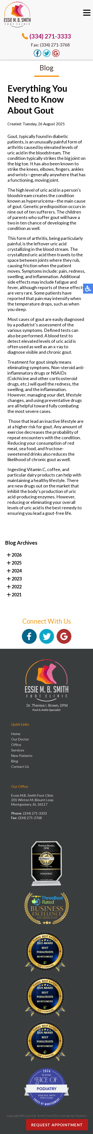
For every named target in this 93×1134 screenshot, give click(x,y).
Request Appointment (57, 1125)
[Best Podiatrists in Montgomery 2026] (46, 1042)
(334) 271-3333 (50, 36)
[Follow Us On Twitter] (47, 55)
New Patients (21, 755)
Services (17, 750)
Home (15, 734)
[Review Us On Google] (56, 55)
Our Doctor (20, 739)
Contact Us (20, 766)
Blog (14, 761)
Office (16, 744)
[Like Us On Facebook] (37, 55)
